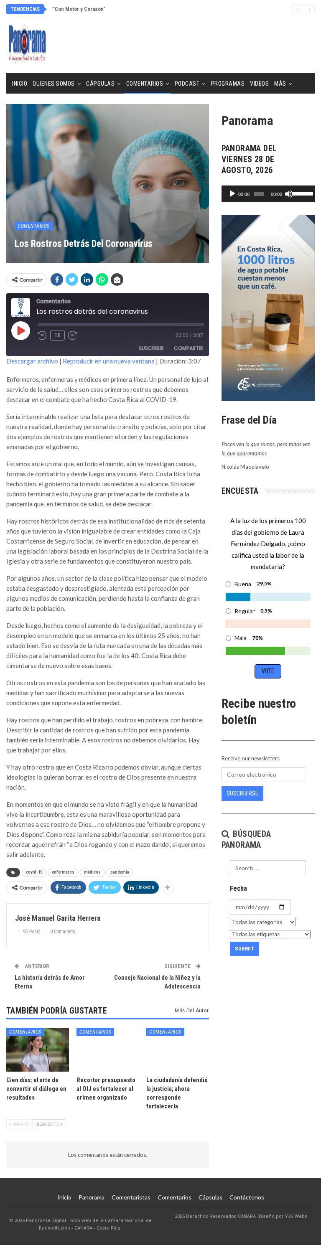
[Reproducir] (232, 194)
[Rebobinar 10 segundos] (42, 335)
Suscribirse (242, 793)
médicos (92, 872)
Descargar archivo (32, 361)
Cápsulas (100, 83)
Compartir (188, 348)
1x (57, 335)
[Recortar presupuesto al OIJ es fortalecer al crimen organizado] (107, 1050)
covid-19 (34, 872)
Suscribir (151, 348)
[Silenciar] (289, 194)
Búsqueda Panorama (246, 839)
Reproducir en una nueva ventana (109, 361)
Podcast (187, 83)
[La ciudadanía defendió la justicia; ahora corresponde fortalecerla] (177, 1050)
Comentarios (144, 83)
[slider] (301, 193)
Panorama (91, 1197)
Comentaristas (131, 1197)
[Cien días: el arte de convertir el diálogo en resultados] (37, 1050)
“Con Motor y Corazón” (78, 9)
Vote (268, 671)
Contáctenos (246, 1197)
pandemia (119, 872)
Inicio (19, 83)
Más (280, 83)
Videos (259, 83)
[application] (268, 193)
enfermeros (63, 872)
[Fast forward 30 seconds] (73, 335)
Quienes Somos (54, 83)
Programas (228, 83)
